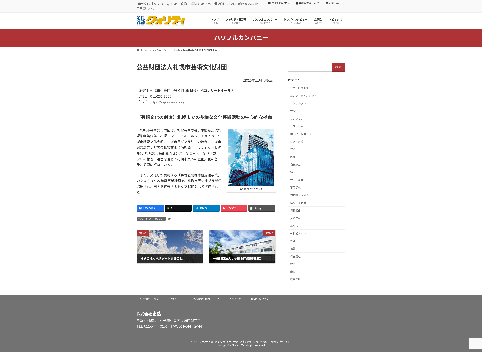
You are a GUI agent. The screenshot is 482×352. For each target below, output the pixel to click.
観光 (292, 264)
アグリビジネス (299, 88)
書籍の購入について (309, 3)
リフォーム (296, 126)
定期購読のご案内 (281, 3)
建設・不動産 (298, 202)
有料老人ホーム (299, 233)
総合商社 (295, 256)
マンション (296, 118)
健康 (292, 149)
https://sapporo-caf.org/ (168, 102)
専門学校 (295, 187)
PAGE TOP (468, 337)
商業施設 (295, 164)
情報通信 (295, 210)
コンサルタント (299, 103)
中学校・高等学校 (300, 133)
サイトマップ (236, 298)
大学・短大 (296, 179)
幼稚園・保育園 (299, 195)
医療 (292, 156)
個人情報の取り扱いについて (208, 298)
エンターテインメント (303, 95)
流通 (292, 241)
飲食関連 (295, 279)
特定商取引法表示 (260, 298)
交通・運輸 (296, 141)
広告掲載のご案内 (149, 298)
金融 (292, 271)
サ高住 (294, 110)
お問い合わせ (336, 3)
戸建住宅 (295, 218)
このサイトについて (175, 298)
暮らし (171, 218)
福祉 (292, 248)
